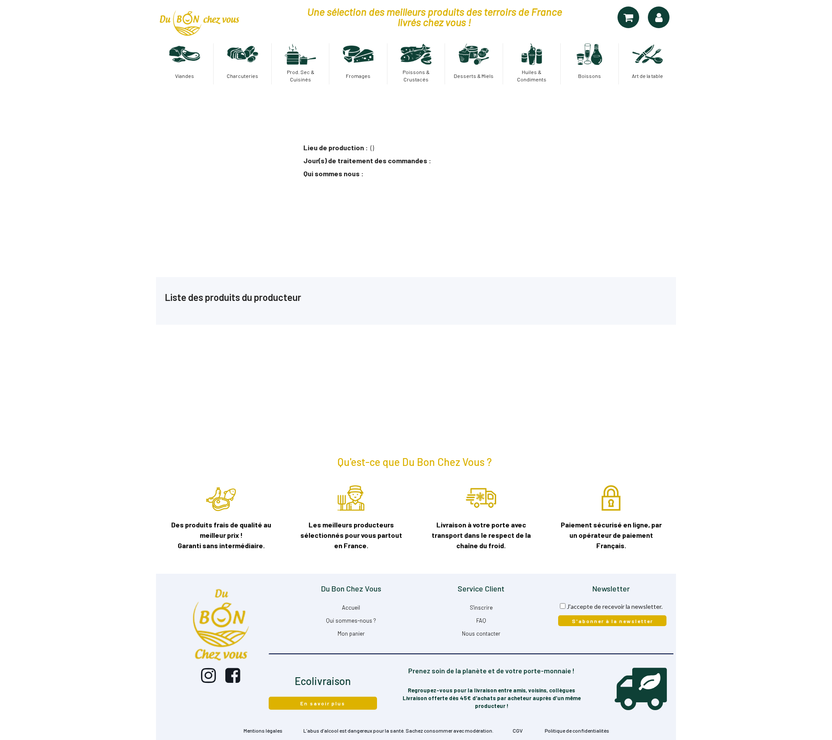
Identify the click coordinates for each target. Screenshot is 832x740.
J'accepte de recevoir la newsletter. (615, 606)
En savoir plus (322, 703)
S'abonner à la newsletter (612, 621)
